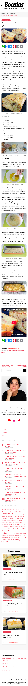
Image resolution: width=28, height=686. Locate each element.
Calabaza (13, 511)
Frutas (4, 518)
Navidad (12, 524)
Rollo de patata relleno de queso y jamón (13, 573)
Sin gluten (18, 535)
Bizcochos (13, 350)
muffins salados (5, 53)
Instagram (4, 432)
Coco (3, 516)
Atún (15, 509)
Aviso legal (4, 663)
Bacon (8, 350)
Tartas (14, 539)
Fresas (22, 516)
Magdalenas (19, 522)
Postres (19, 528)
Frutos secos (11, 518)
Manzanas (4, 524)
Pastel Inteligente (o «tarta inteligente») (11, 636)
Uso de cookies (5, 670)
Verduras (4, 541)
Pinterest (3, 436)
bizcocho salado (8, 62)
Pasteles (6, 526)
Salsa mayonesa (5, 535)
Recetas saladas (6, 20)
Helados (9, 520)
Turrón (22, 539)
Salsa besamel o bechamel (20, 533)
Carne (18, 511)
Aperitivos (11, 509)
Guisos (3, 520)
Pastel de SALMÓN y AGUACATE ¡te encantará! (13, 605)
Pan (23, 524)
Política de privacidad (7, 667)
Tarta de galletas (14, 537)
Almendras (4, 509)
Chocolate (8, 514)
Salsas (12, 535)
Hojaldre (15, 520)
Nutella (19, 524)
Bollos (8, 511)
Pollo (10, 528)
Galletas (20, 518)
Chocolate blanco (20, 514)
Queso (3, 352)
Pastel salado (20, 350)
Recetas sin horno (13, 532)
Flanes (16, 516)
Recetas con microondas (14, 531)
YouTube (3, 429)
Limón (13, 522)
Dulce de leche (9, 516)
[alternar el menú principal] (1, 5)
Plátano (6, 528)
